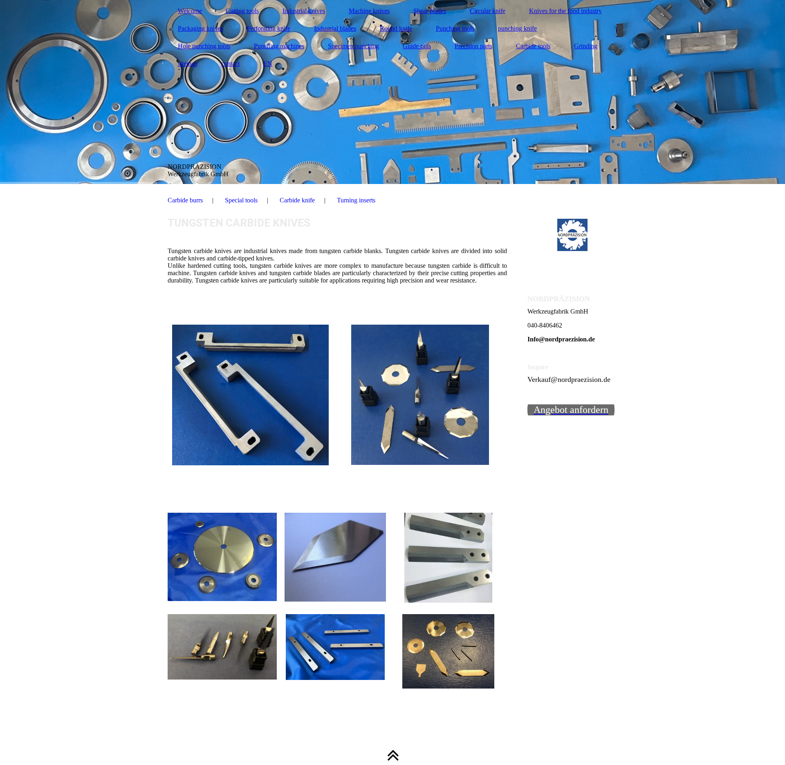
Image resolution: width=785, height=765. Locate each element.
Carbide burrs (185, 200)
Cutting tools (242, 10)
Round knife (396, 28)
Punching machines (279, 46)
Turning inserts (356, 200)
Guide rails (417, 46)
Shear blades (429, 10)
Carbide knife (297, 200)
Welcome (190, 10)
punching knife (517, 28)
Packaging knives (200, 28)
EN (267, 63)
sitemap (187, 63)
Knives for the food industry (565, 10)
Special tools (241, 200)
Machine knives (369, 10)
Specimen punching (353, 46)
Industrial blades (335, 28)
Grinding (585, 46)
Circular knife (487, 10)
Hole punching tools (204, 46)
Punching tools (455, 28)
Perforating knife (268, 28)
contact (230, 63)
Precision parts (473, 46)
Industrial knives (304, 10)
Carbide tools (533, 46)
